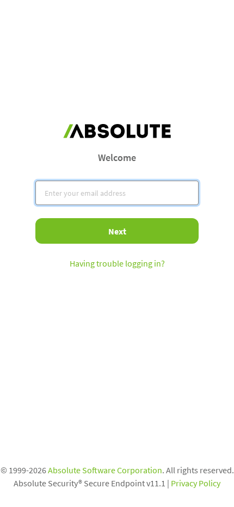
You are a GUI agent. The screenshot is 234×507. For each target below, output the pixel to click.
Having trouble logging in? (117, 263)
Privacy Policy (195, 483)
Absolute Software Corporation (105, 470)
